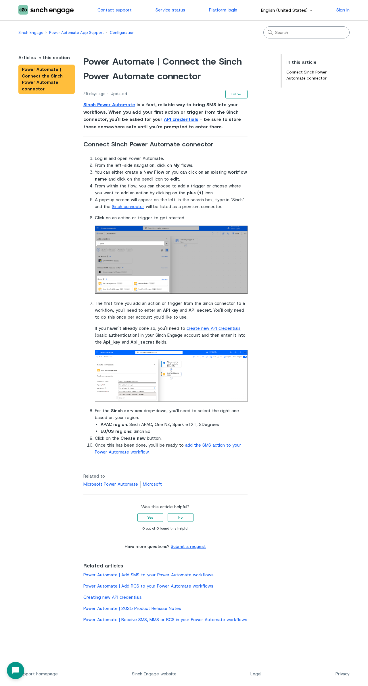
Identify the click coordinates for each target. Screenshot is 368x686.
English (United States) (285, 10)
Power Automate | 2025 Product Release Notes (132, 608)
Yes (150, 517)
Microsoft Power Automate (110, 484)
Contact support (114, 10)
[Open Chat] (15, 670)
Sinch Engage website (154, 674)
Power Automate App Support (76, 32)
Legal (255, 674)
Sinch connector (128, 207)
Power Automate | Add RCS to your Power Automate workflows (148, 586)
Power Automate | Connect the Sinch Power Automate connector (42, 79)
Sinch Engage (30, 32)
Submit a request (188, 546)
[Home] (46, 10)
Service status (170, 10)
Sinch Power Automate (109, 105)
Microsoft (152, 484)
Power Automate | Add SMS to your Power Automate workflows (148, 575)
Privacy (343, 674)
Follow (236, 94)
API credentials (181, 119)
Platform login (223, 10)
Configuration (122, 32)
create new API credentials (214, 328)
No (180, 517)
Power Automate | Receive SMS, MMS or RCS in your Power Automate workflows (165, 620)
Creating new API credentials (112, 597)
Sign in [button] (343, 10)
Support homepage (38, 674)
